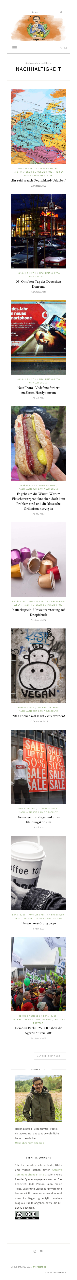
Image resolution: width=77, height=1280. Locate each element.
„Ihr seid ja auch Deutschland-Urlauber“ (38, 180)
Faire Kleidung (26, 808)
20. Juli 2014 (38, 397)
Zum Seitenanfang (55, 1272)
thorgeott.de (39, 1266)
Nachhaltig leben (48, 707)
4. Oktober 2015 (38, 291)
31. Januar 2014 (38, 620)
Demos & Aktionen (29, 1015)
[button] (14, 48)
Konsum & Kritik (27, 168)
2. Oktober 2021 (38, 185)
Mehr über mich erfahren (29, 1143)
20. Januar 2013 (38, 1038)
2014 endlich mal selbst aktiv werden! (38, 715)
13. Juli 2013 (38, 827)
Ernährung (26, 485)
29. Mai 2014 (38, 513)
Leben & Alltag (49, 168)
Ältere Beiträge (49, 1056)
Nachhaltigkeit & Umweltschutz (33, 171)
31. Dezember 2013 (38, 721)
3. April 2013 (38, 928)
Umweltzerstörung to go (38, 923)
